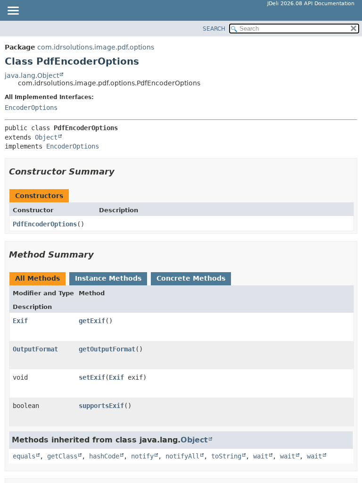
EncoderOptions (31, 107)
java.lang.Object (32, 75)
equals (24, 456)
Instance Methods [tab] (108, 278)
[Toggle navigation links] (13, 11)
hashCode (104, 456)
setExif (92, 377)
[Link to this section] (121, 171)
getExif (92, 321)
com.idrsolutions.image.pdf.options (95, 47)
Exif (20, 321)
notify (142, 456)
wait (260, 456)
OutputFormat (35, 349)
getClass (62, 456)
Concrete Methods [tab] (190, 278)
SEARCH (214, 28)
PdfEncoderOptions (45, 224)
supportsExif (101, 405)
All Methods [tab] (37, 278)
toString (226, 456)
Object (46, 137)
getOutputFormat (107, 349)
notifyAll (182, 456)
